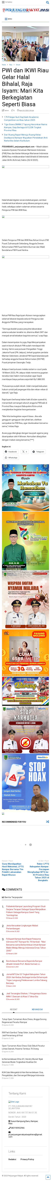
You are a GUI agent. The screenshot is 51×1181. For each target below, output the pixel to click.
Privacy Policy (27, 1159)
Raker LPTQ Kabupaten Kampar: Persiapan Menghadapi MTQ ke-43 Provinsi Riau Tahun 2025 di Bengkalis (38, 872)
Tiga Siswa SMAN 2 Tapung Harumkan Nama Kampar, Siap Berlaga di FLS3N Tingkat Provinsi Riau (25, 127)
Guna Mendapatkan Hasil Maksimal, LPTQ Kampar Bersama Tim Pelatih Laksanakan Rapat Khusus (13, 869)
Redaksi (12, 1159)
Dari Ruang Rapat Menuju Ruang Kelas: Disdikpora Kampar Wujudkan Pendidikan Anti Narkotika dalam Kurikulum (26, 138)
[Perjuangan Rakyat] (25, 11)
